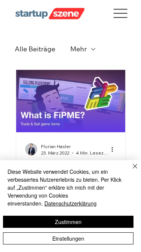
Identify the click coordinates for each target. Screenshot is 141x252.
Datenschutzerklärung (70, 203)
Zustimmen (68, 222)
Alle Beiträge (35, 49)
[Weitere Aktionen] (115, 149)
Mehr (78, 49)
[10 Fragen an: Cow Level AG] (70, 101)
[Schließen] (130, 171)
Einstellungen (68, 238)
